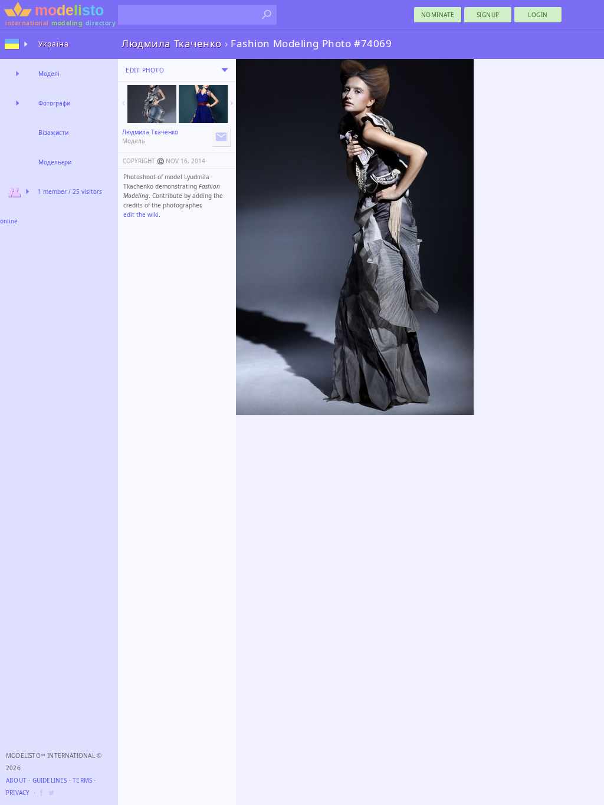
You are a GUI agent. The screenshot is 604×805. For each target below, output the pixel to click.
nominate (438, 15)
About (16, 780)
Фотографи (54, 103)
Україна (53, 44)
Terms (82, 780)
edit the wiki (141, 214)
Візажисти (53, 132)
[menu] (224, 70)
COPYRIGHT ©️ (143, 161)
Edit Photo (145, 70)
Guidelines (49, 780)
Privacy (17, 792)
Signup (488, 15)
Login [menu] (538, 15)
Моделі (49, 74)
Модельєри (54, 162)
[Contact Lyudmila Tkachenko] (221, 136)
